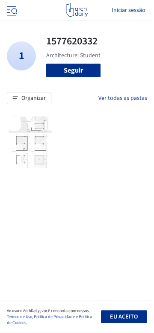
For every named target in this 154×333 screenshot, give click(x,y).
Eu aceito (124, 317)
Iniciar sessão (128, 10)
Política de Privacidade (54, 317)
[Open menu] (11, 10)
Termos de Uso (19, 317)
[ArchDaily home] (77, 10)
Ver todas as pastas (122, 98)
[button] (29, 99)
